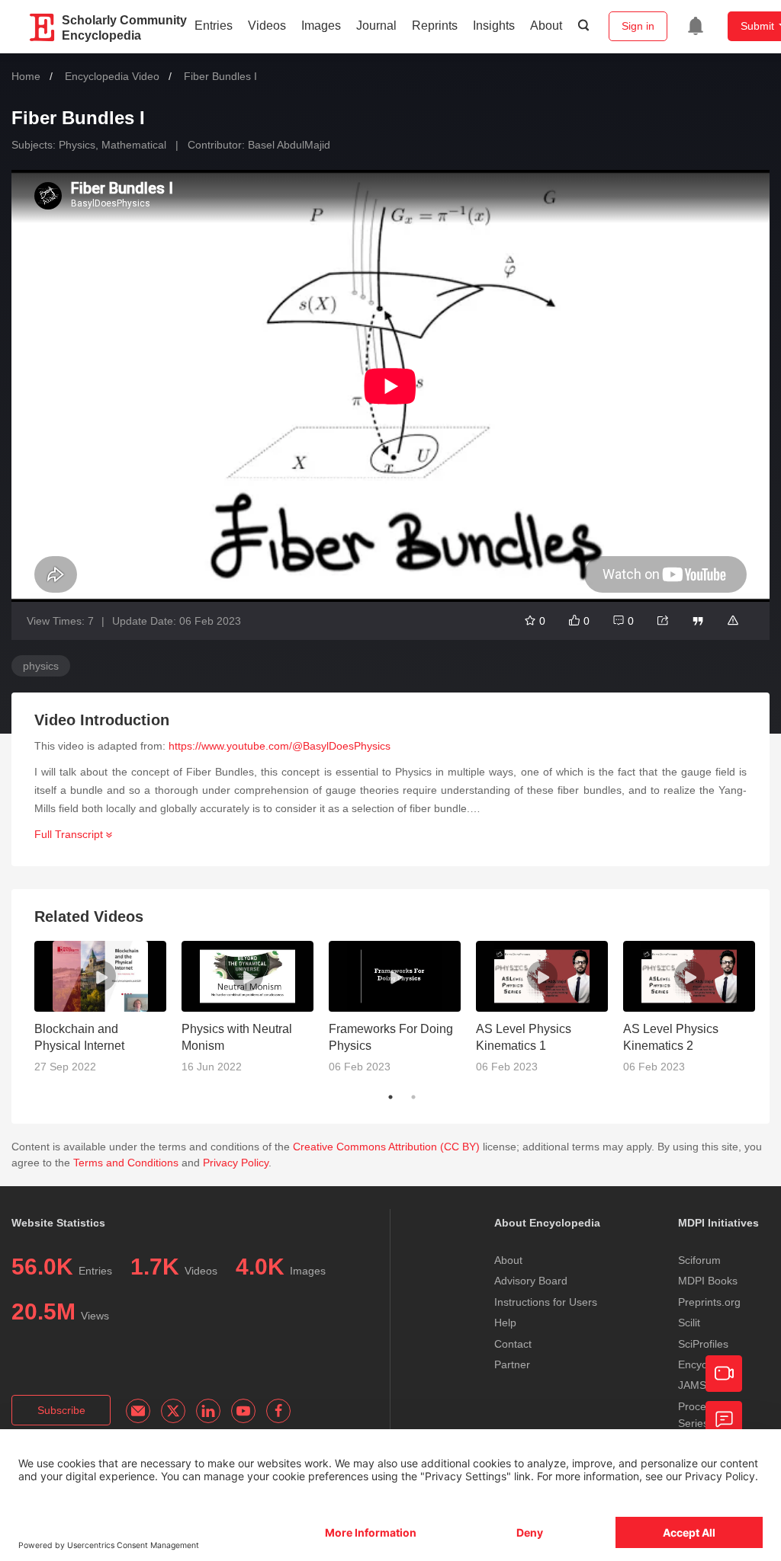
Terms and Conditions (125, 1162)
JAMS (692, 1385)
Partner (512, 1364)
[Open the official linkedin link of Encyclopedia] (208, 1411)
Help (505, 1322)
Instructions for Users (545, 1302)
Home (25, 76)
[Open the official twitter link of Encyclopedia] (173, 1411)
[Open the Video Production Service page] (723, 1373)
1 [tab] (390, 1097)
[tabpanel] (108, 1013)
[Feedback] (723, 1419)
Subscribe (61, 1410)
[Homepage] (43, 27)
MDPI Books (708, 1281)
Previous (23, 1013)
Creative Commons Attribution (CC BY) (386, 1146)
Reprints (435, 25)
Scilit (689, 1322)
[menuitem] (695, 25)
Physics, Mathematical (112, 145)
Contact (513, 1344)
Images (321, 25)
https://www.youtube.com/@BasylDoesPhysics (279, 746)
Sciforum (699, 1260)
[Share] (663, 621)
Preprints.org (709, 1302)
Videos (267, 25)
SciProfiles (703, 1344)
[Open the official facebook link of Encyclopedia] (278, 1411)
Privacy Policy (235, 1162)
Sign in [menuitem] (638, 26)
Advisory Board (530, 1281)
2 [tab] (413, 1097)
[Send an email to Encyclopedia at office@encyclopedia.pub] (138, 1411)
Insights (494, 25)
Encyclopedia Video (112, 76)
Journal (376, 25)
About (546, 25)
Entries (213, 25)
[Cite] (698, 621)
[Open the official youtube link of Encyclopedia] (243, 1411)
